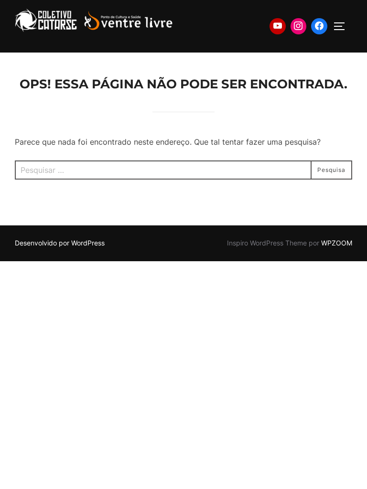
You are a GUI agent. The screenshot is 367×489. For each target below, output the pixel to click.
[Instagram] (298, 26)
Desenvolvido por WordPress (60, 243)
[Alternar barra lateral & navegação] (342, 26)
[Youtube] (277, 26)
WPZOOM (336, 243)
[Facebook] (319, 26)
